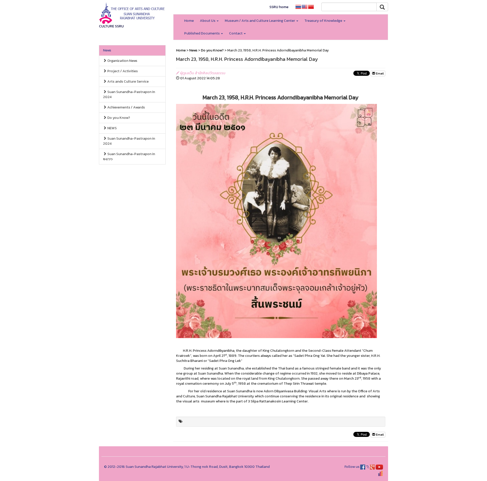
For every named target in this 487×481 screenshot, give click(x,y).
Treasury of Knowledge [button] (323, 20)
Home (189, 20)
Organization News (122, 60)
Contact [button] (236, 33)
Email (379, 73)
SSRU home (278, 7)
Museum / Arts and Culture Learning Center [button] (260, 20)
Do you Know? (118, 117)
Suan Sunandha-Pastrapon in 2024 (129, 94)
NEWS (112, 128)
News (107, 50)
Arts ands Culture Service (128, 81)
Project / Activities (122, 71)
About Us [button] (208, 20)
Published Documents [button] (202, 33)
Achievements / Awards (126, 107)
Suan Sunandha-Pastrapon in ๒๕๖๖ (129, 156)
